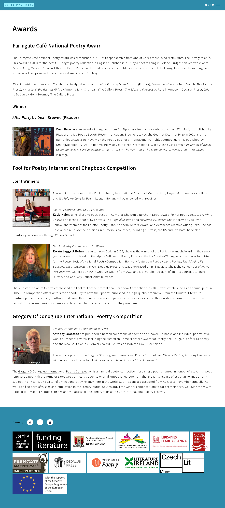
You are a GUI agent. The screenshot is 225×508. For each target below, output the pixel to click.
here (134, 303)
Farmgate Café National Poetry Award (43, 58)
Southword (109, 387)
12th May (91, 73)
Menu (210, 4)
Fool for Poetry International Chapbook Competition (111, 288)
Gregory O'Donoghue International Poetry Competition (55, 371)
